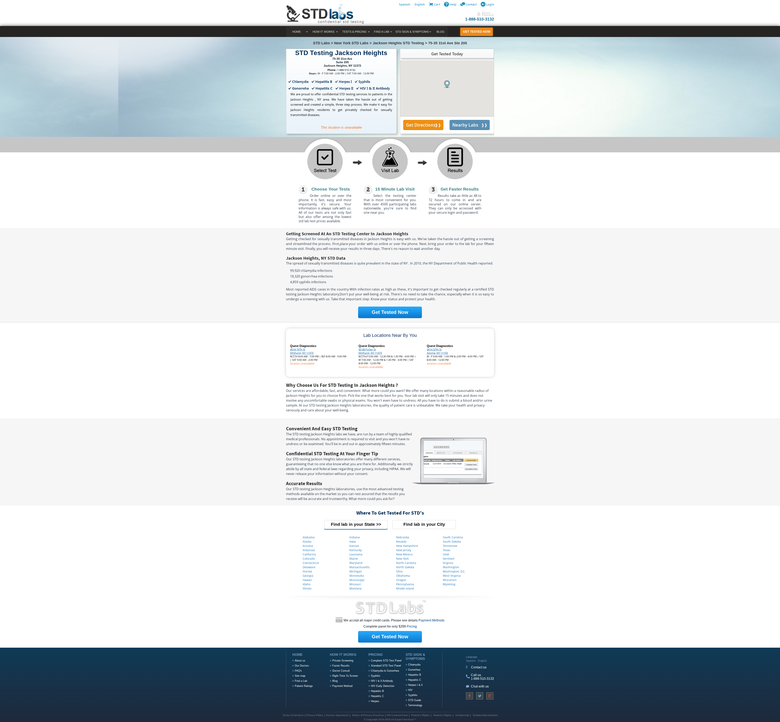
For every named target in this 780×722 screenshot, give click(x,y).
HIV (410, 690)
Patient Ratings (304, 685)
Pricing (412, 626)
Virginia (448, 563)
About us (300, 660)
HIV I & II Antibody (382, 680)
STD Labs (321, 43)
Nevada (401, 541)
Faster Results (341, 665)
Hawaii (307, 580)
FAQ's (298, 670)
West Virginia (452, 576)
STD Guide (414, 700)
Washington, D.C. (454, 571)
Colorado (309, 558)
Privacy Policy (315, 715)
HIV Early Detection (382, 685)
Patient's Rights (420, 715)
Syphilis (375, 675)
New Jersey (403, 550)
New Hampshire (407, 546)
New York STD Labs (351, 43)
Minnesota (356, 576)
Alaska (307, 541)
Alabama (309, 537)
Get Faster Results (460, 189)
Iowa (352, 541)
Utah (446, 554)
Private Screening (342, 660)
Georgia (308, 576)
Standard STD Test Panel (386, 665)
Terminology (415, 705)
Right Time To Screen (345, 675)
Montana (355, 588)
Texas (446, 550)
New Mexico (404, 554)
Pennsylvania (405, 584)
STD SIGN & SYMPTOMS (412, 31)
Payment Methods (431, 620)
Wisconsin (450, 580)
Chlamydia (414, 664)
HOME (296, 31)
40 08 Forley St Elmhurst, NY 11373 (370, 351)
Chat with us (480, 686)
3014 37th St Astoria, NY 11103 (437, 351)
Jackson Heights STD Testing (398, 43)
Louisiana (355, 554)
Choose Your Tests (330, 189)
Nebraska (402, 537)
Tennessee (450, 546)
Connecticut (311, 563)
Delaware (309, 567)
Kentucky (355, 550)
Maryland (355, 563)
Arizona (308, 546)
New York (402, 558)
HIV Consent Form (397, 715)
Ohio (399, 571)
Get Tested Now (476, 31)
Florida (307, 571)
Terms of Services (293, 715)
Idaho (306, 584)
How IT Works (323, 31)
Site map (300, 675)
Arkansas (309, 550)
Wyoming (449, 584)
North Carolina (406, 563)
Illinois (307, 588)
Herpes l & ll (415, 684)
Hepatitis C (377, 696)
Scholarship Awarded (485, 715)
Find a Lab (301, 680)
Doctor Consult (341, 670)
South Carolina (453, 537)
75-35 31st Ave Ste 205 (447, 43)
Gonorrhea (414, 669)
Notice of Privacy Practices (368, 715)
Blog (440, 31)
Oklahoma (403, 576)
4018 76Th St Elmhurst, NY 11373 (301, 351)
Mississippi (357, 580)
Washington (451, 567)
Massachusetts (359, 567)
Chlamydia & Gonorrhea (385, 670)
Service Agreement (337, 715)
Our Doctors (302, 665)
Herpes (375, 701)
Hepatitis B (377, 691)
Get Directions (421, 125)
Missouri (355, 584)
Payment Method (342, 685)
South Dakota (452, 541)
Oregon (401, 580)
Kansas (354, 546)
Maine (353, 558)
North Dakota (405, 567)
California (309, 554)
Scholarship (462, 715)
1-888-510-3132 (479, 19)
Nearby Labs (465, 125)
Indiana (354, 537)
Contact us (478, 667)
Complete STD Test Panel (386, 660)
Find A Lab (381, 31)
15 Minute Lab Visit (395, 189)
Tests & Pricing (354, 31)
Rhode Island (405, 588)
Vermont (448, 558)
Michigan (355, 571)
